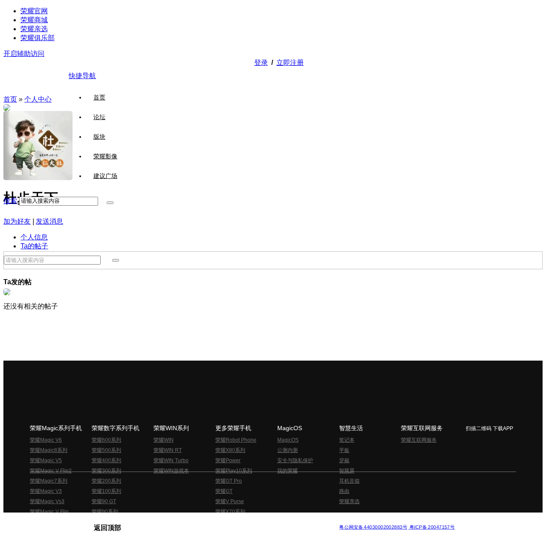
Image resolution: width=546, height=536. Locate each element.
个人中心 (38, 99)
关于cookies (221, 520)
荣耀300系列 (106, 471)
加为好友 (17, 221)
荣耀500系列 (106, 450)
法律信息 (244, 520)
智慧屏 (346, 471)
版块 (99, 136)
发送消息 (49, 221)
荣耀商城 (34, 19)
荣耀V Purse (229, 501)
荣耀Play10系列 (233, 471)
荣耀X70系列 (230, 512)
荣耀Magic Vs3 (47, 501)
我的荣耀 (287, 471)
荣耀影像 (105, 156)
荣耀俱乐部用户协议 (117, 520)
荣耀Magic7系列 (48, 481)
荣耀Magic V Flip (49, 512)
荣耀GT (223, 491)
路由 (344, 491)
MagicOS (288, 440)
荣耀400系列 (106, 460)
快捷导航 (82, 75)
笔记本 (346, 440)
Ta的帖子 (34, 246)
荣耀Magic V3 (46, 491)
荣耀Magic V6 (46, 440)
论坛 (99, 117)
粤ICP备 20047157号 (431, 527)
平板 (344, 450)
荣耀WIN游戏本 (171, 471)
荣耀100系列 (106, 491)
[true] (110, 202)
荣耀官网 (34, 11)
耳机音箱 (349, 481)
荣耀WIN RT (168, 450)
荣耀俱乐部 (37, 37)
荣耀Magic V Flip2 (51, 471)
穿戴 (344, 460)
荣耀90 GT (104, 501)
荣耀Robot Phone (235, 440)
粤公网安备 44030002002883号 (373, 527)
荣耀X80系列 (230, 450)
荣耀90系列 (105, 512)
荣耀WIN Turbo (171, 460)
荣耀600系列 (106, 440)
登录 (261, 62)
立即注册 (290, 62)
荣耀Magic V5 (46, 460)
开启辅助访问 (23, 53)
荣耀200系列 (106, 481)
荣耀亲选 (34, 28)
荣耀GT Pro (228, 481)
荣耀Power (228, 460)
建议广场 (105, 175)
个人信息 (34, 237)
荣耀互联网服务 (419, 440)
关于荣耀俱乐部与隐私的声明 (173, 520)
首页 (99, 97)
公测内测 (287, 450)
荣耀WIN (164, 440)
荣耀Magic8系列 (48, 450)
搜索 (10, 200)
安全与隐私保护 (295, 460)
